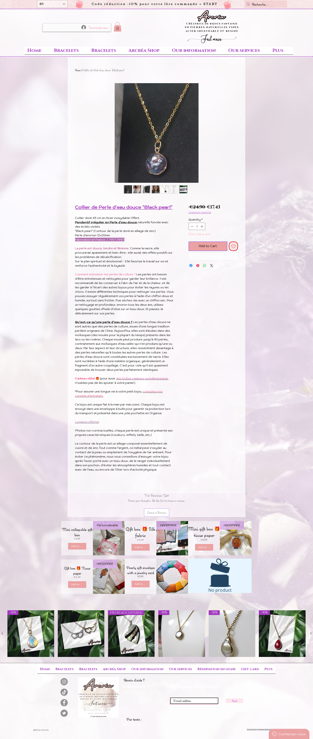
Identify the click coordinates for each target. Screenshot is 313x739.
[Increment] (202, 226)
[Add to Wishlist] (233, 246)
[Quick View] (81, 633)
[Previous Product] (2, 633)
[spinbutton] (197, 226)
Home (78, 70)
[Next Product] (311, 633)
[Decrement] (191, 226)
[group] (156, 633)
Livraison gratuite (200, 212)
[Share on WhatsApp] (205, 265)
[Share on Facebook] (191, 265)
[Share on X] (211, 265)
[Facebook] (64, 702)
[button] (155, 4)
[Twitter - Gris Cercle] (64, 713)
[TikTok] (64, 692)
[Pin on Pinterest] (198, 265)
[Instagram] (64, 681)
